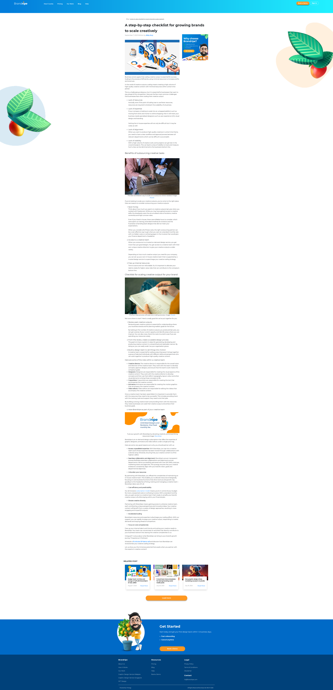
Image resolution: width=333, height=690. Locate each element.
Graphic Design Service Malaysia (129, 674)
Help (87, 4)
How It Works (123, 667)
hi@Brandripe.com (190, 679)
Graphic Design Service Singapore (130, 678)
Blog (79, 4)
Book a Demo (303, 3)
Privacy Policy (188, 664)
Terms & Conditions (191, 667)
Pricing (60, 4)
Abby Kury (149, 35)
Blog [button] (127, 19)
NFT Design (122, 681)
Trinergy (129, 687)
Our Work (70, 4)
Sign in (314, 3)
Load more (166, 598)
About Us (121, 664)
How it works (48, 4)
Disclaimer (188, 671)
